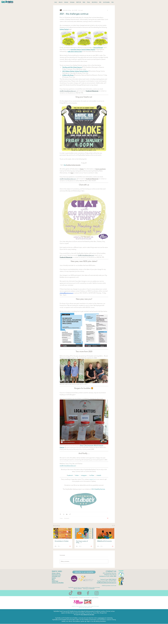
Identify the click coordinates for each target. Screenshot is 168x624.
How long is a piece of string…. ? (82, 541)
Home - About (56, 573)
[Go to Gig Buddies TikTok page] (70, 593)
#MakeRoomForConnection (104, 541)
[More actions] (107, 10)
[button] (84, 572)
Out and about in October (62, 541)
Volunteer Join (56, 576)
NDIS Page (55, 581)
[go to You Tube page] (79, 593)
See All (113, 525)
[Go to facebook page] (88, 593)
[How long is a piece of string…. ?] (84, 533)
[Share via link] (70, 514)
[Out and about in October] (62, 533)
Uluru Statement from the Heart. (87, 614)
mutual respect (101, 618)
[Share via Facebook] (60, 514)
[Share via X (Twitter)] (63, 514)
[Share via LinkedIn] (66, 514)
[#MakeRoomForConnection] (105, 533)
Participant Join (56, 574)
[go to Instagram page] (96, 593)
